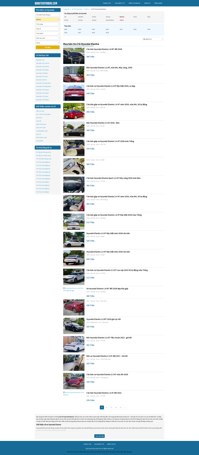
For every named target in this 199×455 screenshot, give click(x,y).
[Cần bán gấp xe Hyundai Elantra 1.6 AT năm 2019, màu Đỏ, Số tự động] (73, 111)
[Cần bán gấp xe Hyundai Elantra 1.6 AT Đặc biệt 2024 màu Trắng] (73, 221)
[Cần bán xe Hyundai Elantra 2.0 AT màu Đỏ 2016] (73, 381)
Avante (94, 20)
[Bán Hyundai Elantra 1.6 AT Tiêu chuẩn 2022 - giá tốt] (73, 344)
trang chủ (107, 3)
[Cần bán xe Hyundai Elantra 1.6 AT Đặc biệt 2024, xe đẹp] (73, 93)
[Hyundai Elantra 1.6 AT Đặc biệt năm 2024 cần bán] (73, 240)
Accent (94, 17)
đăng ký (147, 3)
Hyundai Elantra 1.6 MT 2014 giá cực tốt (103, 319)
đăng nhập (158, 3)
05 (120, 407)
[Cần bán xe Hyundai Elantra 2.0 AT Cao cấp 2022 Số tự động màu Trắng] (73, 277)
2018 (65, 33)
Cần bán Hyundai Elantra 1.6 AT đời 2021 (103, 392)
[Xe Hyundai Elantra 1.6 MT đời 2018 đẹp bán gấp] (73, 289)
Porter (66, 20)
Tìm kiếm (48, 47)
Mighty (122, 20)
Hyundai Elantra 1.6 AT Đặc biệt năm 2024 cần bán (108, 233)
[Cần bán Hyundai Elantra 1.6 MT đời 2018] (73, 56)
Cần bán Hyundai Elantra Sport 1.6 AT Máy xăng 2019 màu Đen (113, 178)
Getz (148, 17)
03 (111, 407)
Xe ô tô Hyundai (77, 9)
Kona (135, 17)
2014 (107, 33)
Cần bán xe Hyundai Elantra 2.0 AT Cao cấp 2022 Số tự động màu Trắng (117, 270)
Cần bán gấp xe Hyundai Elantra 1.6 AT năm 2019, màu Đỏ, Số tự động (116, 104)
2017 (79, 33)
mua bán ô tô (120, 3)
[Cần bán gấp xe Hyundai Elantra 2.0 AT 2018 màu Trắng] (73, 148)
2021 (121, 29)
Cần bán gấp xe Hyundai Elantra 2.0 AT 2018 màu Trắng (110, 141)
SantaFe (80, 17)
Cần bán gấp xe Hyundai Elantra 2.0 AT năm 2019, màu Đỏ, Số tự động (116, 196)
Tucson (108, 17)
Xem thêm (99, 436)
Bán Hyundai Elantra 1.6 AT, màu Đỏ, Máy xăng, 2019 (109, 67)
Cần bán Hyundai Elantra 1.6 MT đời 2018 (104, 49)
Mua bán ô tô (40, 60)
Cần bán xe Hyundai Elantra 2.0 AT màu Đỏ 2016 (107, 374)
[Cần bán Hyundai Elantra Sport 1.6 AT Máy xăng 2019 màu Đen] (73, 185)
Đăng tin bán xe (134, 3)
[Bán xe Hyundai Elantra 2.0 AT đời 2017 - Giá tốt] (73, 363)
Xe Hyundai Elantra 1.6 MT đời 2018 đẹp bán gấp (107, 288)
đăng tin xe (111, 444)
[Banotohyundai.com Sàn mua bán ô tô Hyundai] (50, 3)
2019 (148, 29)
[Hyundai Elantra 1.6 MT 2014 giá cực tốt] (73, 326)
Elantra (86, 9)
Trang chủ (66, 9)
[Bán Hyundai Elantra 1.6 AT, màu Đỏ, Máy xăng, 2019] (73, 74)
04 (116, 407)
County (80, 20)
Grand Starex (110, 20)
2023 (93, 29)
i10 (65, 17)
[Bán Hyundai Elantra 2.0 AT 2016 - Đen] (73, 129)
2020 (134, 29)
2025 (65, 29)
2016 (93, 33)
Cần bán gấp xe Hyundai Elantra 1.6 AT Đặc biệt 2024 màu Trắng (114, 215)
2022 (107, 29)
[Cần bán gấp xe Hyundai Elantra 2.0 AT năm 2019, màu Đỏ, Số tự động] (73, 203)
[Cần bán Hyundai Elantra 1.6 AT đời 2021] (73, 393)
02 (106, 407)
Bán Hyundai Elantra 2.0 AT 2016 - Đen (103, 122)
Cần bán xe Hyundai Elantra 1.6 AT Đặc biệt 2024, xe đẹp (110, 86)
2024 (79, 29)
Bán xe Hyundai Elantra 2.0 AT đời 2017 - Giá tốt (107, 356)
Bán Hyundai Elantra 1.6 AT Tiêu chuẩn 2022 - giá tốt (109, 337)
